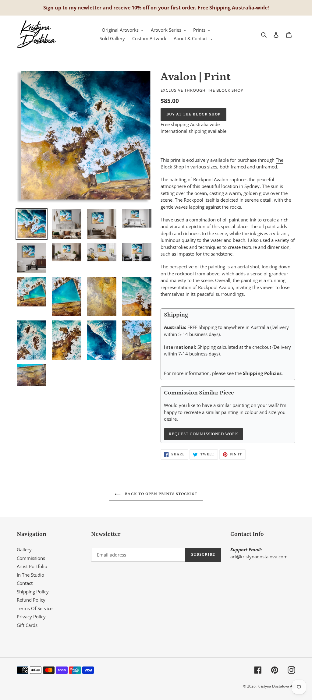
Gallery (24, 549)
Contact (25, 583)
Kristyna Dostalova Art (276, 686)
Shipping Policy (33, 592)
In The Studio (30, 575)
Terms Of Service (34, 608)
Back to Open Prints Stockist (160, 494)
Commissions (31, 558)
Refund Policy (31, 600)
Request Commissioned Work (203, 434)
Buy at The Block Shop (193, 114)
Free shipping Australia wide (190, 124)
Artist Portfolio (32, 566)
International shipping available (193, 131)
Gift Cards (27, 625)
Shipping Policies (262, 373)
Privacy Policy (31, 616)
